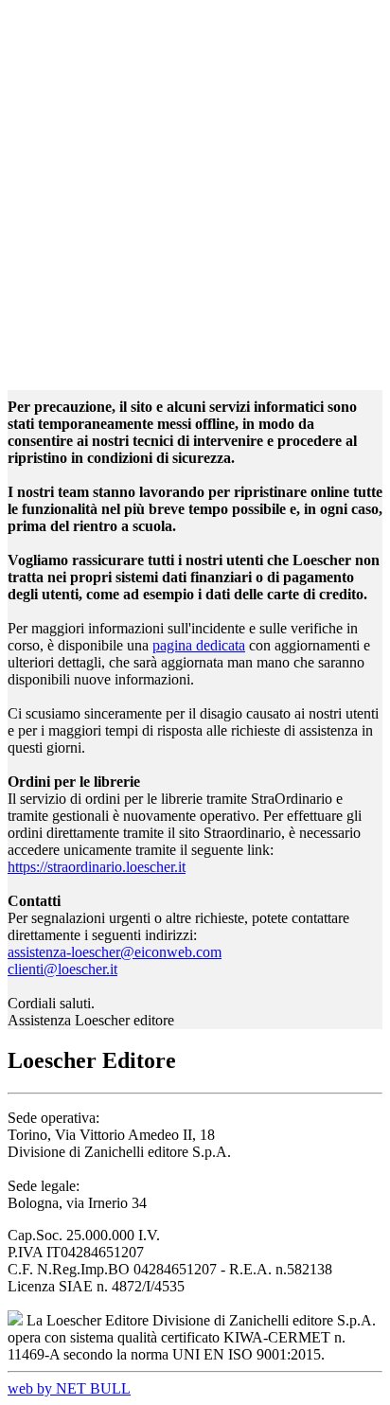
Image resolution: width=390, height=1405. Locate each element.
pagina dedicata (198, 645)
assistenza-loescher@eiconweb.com (115, 952)
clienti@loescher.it (62, 969)
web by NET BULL (69, 1388)
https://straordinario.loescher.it (97, 867)
